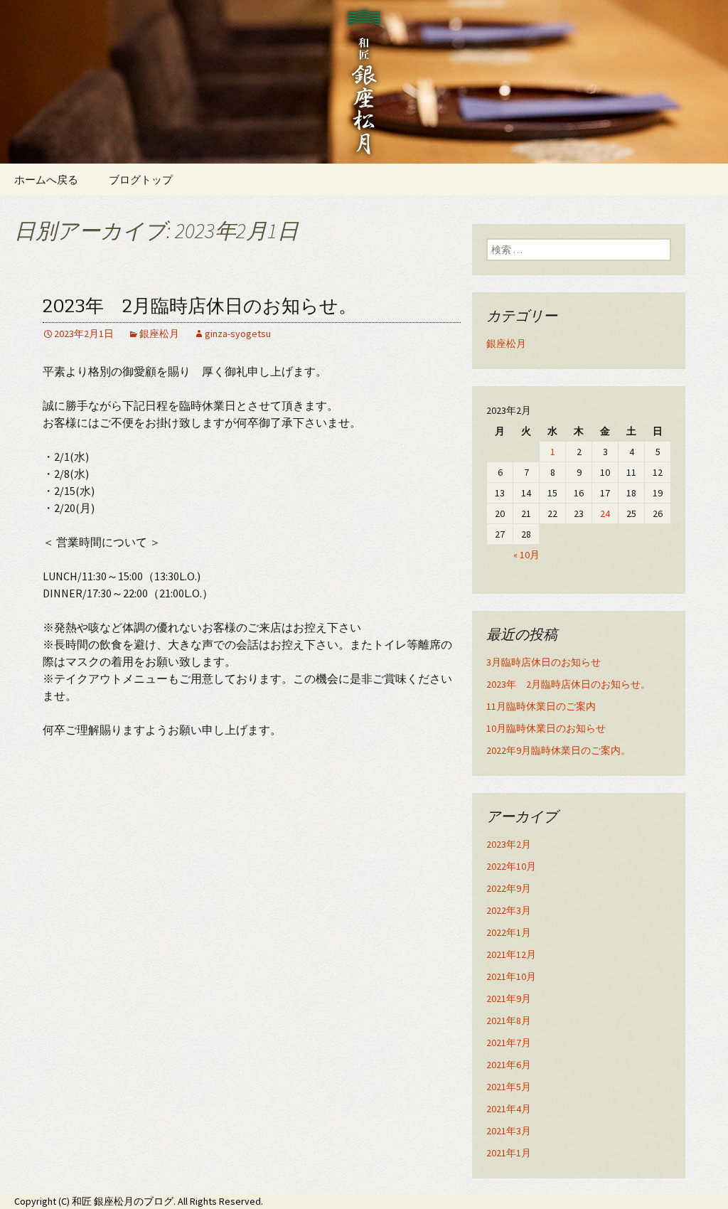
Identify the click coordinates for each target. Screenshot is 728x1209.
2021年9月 (508, 998)
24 (605, 513)
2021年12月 (511, 954)
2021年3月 (508, 1130)
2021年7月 (508, 1042)
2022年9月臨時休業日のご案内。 (558, 750)
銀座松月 (159, 333)
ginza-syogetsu (238, 333)
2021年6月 (508, 1064)
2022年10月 (511, 866)
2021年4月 (508, 1108)
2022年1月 (508, 932)
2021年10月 (511, 976)
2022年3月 (508, 910)
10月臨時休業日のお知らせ (546, 728)
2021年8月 (508, 1020)
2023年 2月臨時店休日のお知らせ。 (200, 306)
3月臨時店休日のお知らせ (543, 662)
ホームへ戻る (46, 179)
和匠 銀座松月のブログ (122, 1201)
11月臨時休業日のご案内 (541, 706)
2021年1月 (508, 1152)
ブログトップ (141, 179)
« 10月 (526, 554)
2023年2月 (508, 844)
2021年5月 (508, 1086)
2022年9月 (508, 888)
